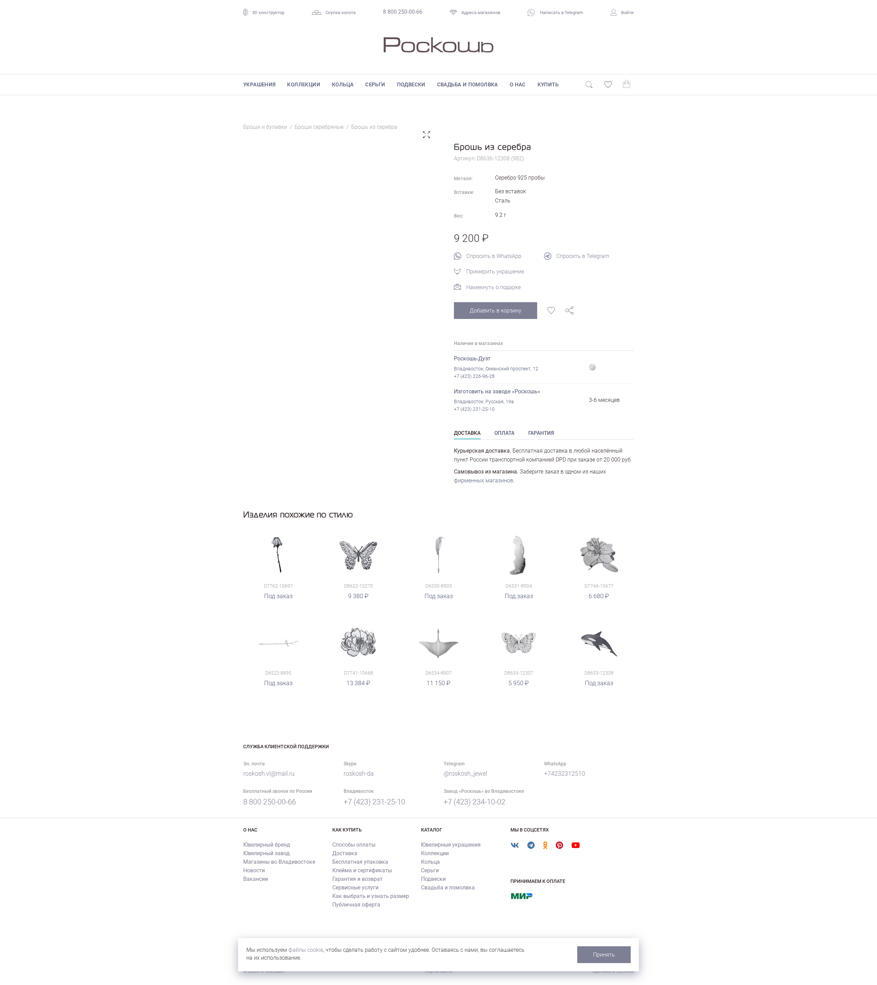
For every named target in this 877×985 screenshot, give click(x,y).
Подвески (411, 85)
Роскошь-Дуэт (472, 358)
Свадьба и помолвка (467, 85)
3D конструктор (268, 12)
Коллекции (303, 85)
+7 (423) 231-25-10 (474, 409)
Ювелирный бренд (266, 844)
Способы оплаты (353, 844)
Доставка (344, 853)
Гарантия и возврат (357, 879)
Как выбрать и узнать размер (370, 896)
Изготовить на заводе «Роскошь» (497, 391)
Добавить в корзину (495, 310)
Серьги (375, 85)
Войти (627, 12)
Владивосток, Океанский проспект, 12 (496, 368)
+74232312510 (564, 773)
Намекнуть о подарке (493, 287)
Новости (254, 870)
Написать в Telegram (561, 12)
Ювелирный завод (266, 853)
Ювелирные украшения (451, 844)
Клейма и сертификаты (362, 870)
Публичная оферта (356, 904)
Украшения (259, 85)
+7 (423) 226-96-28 (474, 376)
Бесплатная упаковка (360, 862)
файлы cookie (305, 950)
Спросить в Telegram (582, 256)
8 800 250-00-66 (402, 12)
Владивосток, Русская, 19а (484, 401)
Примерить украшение (495, 271)
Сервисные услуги (355, 887)
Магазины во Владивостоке (279, 862)
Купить (548, 85)
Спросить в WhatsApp (493, 256)
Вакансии (255, 879)
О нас (518, 85)
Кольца (343, 85)
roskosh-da (359, 773)
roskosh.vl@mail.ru (269, 773)
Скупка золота (340, 12)
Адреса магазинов (480, 12)
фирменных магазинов (483, 480)
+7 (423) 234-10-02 (474, 802)
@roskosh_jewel (465, 773)
